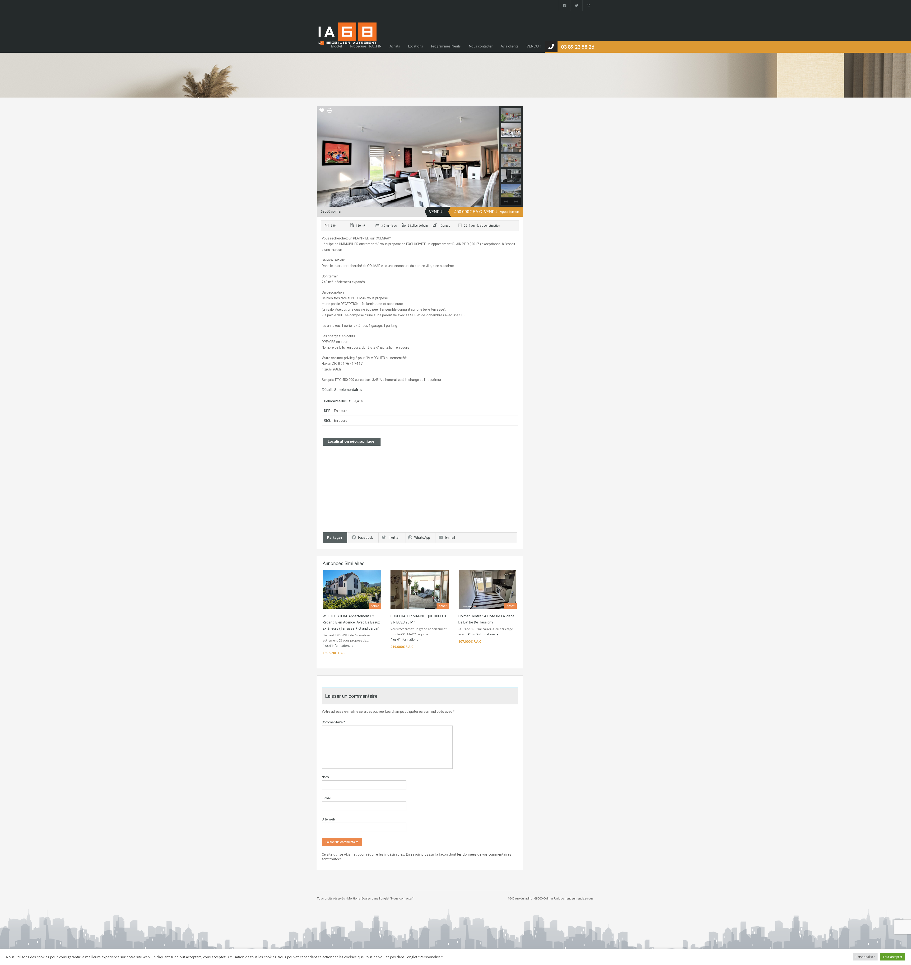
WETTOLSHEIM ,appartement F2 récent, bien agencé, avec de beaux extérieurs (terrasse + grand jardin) (351, 622)
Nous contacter (481, 46)
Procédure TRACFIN (365, 46)
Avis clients (509, 46)
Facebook (365, 537)
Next (495, 156)
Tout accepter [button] (892, 957)
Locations (415, 46)
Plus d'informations (337, 645)
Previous (321, 156)
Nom (325, 777)
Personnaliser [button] (865, 957)
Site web (328, 819)
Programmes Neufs (446, 46)
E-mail (450, 537)
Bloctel (336, 46)
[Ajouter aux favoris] (321, 112)
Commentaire (333, 722)
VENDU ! (533, 46)
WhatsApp (422, 537)
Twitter (394, 537)
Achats (395, 46)
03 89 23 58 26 (577, 47)
